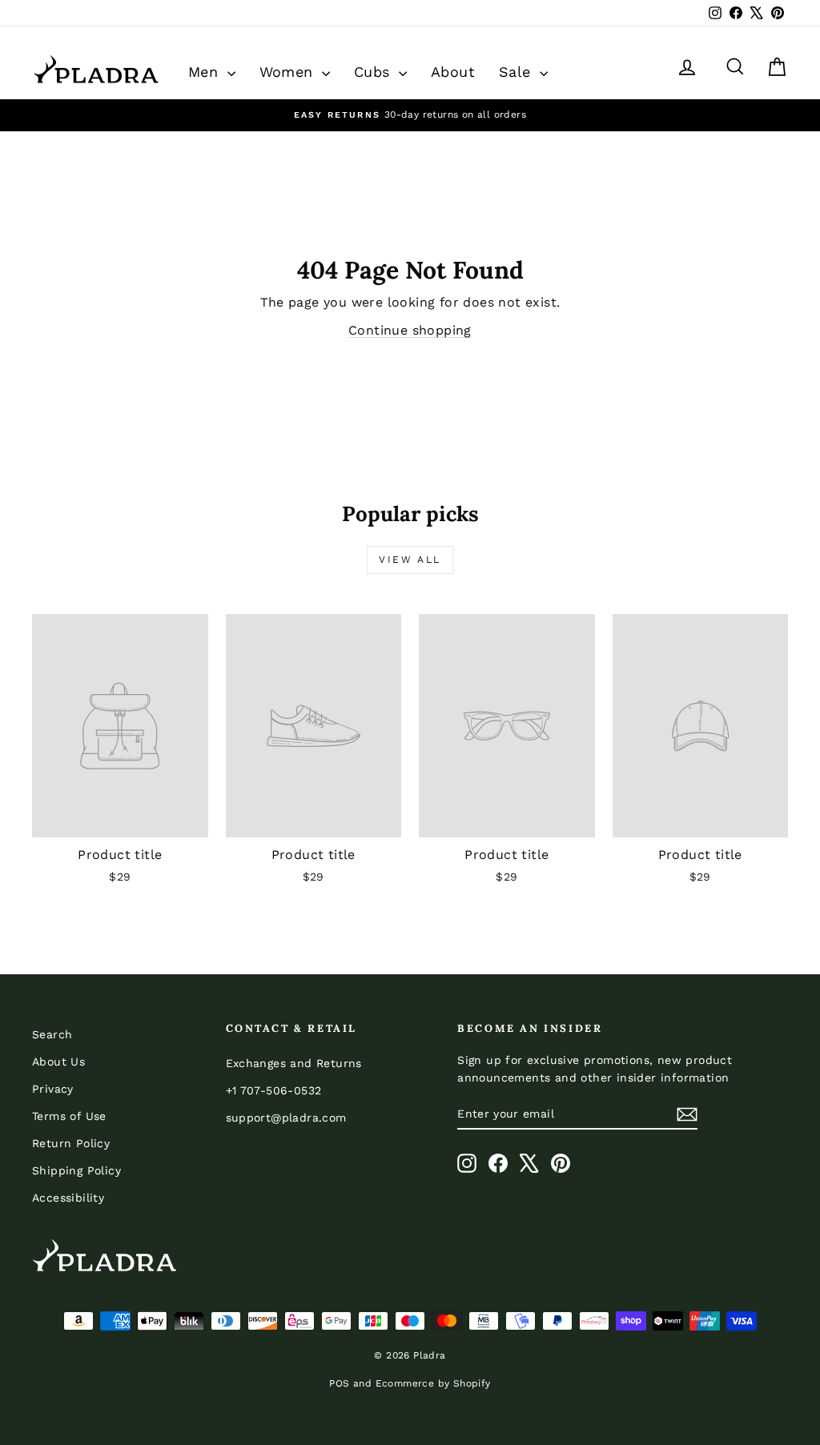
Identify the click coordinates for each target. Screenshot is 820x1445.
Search (52, 1034)
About (453, 71)
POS (339, 1383)
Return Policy (71, 1143)
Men (205, 71)
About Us (58, 1061)
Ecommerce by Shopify (433, 1383)
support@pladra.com (286, 1117)
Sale (517, 71)
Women (288, 71)
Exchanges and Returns (294, 1063)
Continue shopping (410, 330)
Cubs (374, 71)
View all (409, 559)
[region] (410, 114)
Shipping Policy (76, 1170)
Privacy (53, 1088)
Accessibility (68, 1197)
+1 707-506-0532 (274, 1090)
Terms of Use (69, 1116)
